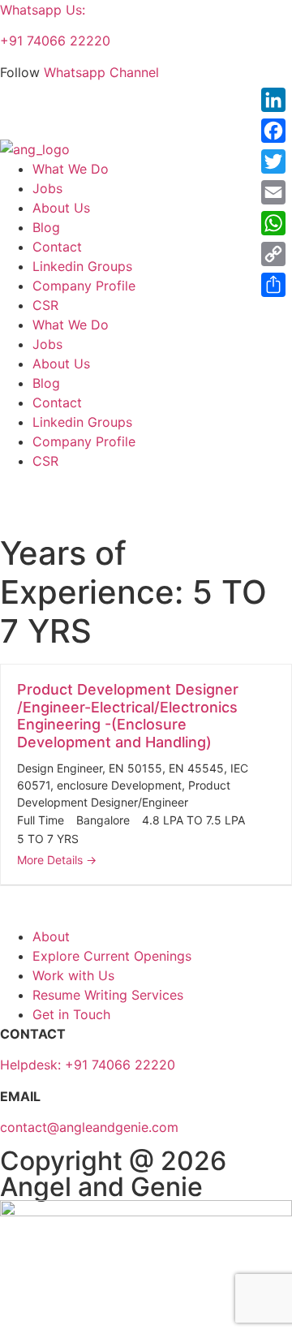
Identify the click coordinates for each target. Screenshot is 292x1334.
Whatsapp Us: (42, 10)
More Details (51, 860)
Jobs (47, 188)
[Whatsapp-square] (93, 114)
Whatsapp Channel (101, 72)
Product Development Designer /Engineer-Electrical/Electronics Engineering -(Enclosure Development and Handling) (127, 716)
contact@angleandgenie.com (89, 1127)
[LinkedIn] (273, 99)
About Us (61, 208)
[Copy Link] (273, 254)
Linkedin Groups (82, 266)
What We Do (70, 169)
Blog (46, 227)
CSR (45, 305)
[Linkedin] (20, 114)
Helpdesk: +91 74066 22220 (87, 1064)
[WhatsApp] (273, 223)
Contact (57, 247)
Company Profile (83, 286)
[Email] (273, 192)
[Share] (273, 284)
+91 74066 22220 (55, 40)
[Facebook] (273, 130)
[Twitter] (273, 161)
